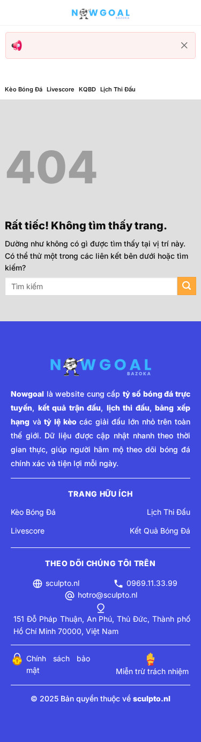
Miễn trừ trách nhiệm (152, 671)
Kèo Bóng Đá (23, 89)
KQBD (87, 89)
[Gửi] (186, 286)
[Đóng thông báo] (184, 45)
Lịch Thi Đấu (118, 89)
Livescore (61, 89)
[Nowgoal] (101, 13)
